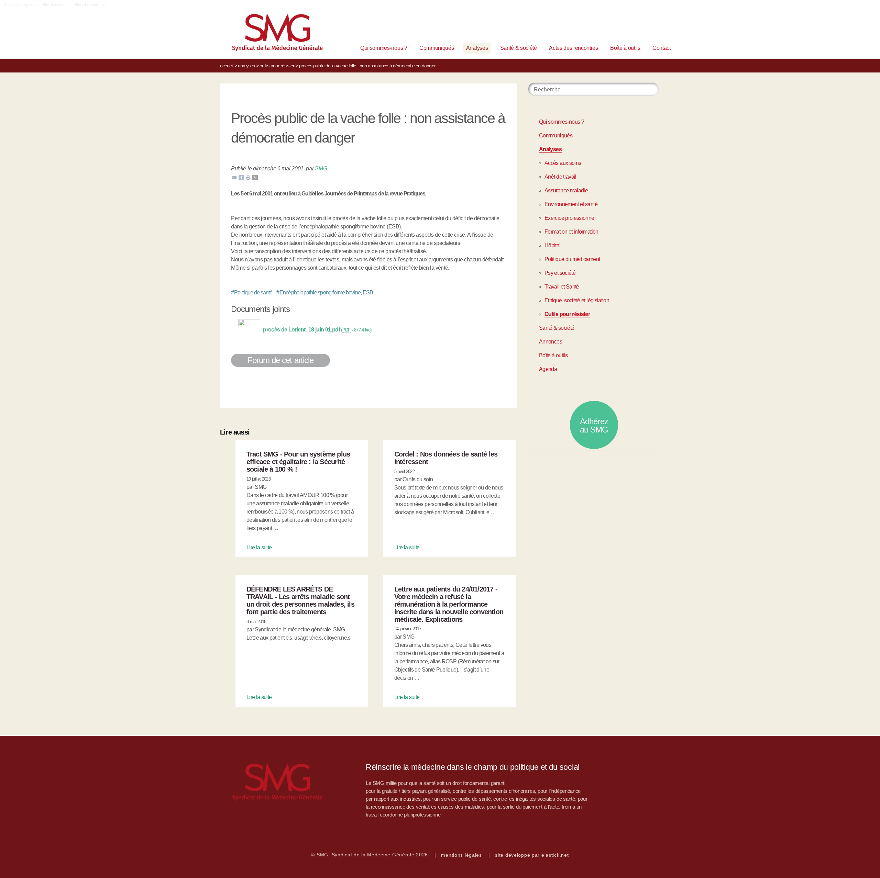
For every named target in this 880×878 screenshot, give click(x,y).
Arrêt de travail (560, 177)
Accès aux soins (562, 163)
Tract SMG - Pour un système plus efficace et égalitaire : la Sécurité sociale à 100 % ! (298, 461)
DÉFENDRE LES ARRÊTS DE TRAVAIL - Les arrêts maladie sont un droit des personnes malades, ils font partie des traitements (300, 600)
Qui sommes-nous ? (383, 48)
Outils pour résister (277, 65)
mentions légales (461, 855)
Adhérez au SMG (594, 425)
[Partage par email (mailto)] (234, 177)
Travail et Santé (561, 287)
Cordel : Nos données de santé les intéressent (446, 457)
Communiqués (436, 48)
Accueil (226, 65)
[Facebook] (241, 177)
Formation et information (571, 232)
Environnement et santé (570, 204)
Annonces (550, 342)
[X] (255, 177)
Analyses (477, 48)
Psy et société (559, 273)
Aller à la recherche (90, 4)
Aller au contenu (55, 4)
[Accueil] (266, 34)
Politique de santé (252, 292)
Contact (661, 48)
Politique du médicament (572, 259)
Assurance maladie (566, 190)
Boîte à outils (625, 48)
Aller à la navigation (20, 4)
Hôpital (552, 245)
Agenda (548, 369)
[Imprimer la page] (248, 177)
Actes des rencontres (573, 48)
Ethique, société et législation (576, 300)
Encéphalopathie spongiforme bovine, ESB (324, 292)
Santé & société (518, 48)
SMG (321, 168)
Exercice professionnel (569, 218)
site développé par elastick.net (532, 855)
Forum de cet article (281, 360)
